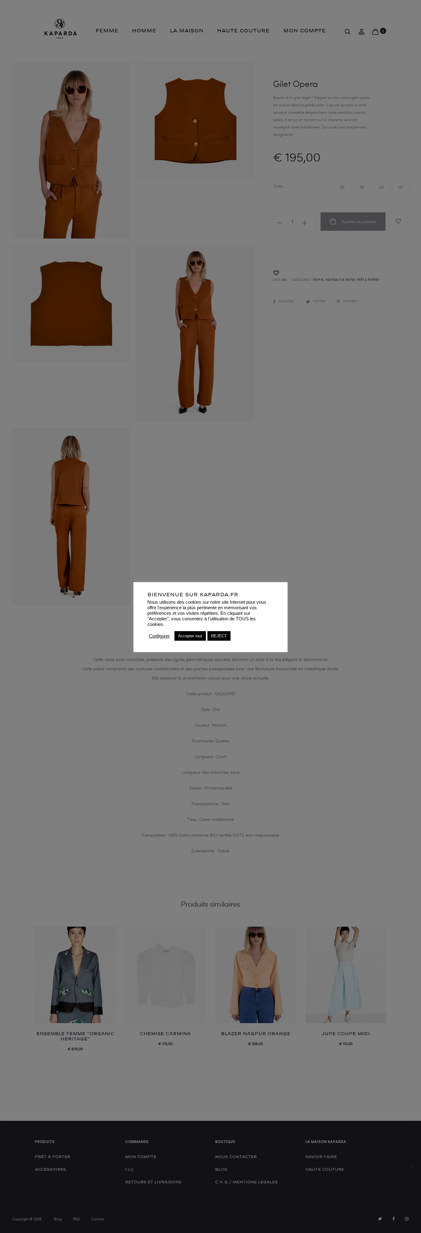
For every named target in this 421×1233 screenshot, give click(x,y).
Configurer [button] (159, 636)
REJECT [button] (219, 636)
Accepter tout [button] (190, 636)
